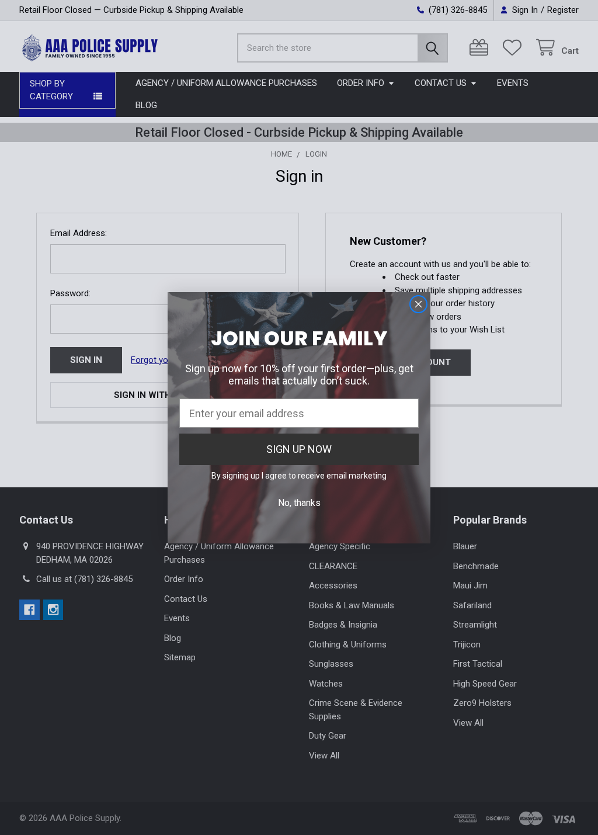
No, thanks (299, 502)
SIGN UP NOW (299, 449)
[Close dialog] (418, 304)
